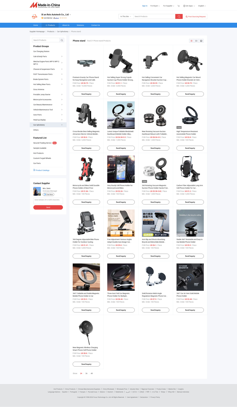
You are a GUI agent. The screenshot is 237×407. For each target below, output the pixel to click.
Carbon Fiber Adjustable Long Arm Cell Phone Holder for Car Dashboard (190, 188)
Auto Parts (37, 115)
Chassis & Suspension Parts (44, 69)
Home (35, 25)
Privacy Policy (155, 397)
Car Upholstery (39, 125)
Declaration (144, 397)
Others (36, 130)
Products (51, 25)
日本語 (141, 392)
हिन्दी (148, 392)
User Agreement (132, 397)
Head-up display (39, 120)
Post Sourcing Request (197, 16)
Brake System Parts (40, 79)
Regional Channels (147, 389)
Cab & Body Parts (40, 56)
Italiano (102, 392)
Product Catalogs (42, 170)
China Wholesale (108, 389)
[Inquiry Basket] (179, 6)
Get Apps (189, 6)
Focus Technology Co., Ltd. (102, 397)
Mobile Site (172, 389)
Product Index (161, 389)
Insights (181, 389)
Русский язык (92, 392)
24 (81, 373)
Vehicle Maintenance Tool (43, 109)
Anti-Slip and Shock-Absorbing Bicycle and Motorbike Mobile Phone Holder (153, 242)
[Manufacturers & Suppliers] (45, 5)
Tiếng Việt (171, 392)
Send (48, 207)
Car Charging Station (41, 51)
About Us (65, 25)
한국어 (134, 392)
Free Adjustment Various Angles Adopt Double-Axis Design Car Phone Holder (119, 242)
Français (82, 392)
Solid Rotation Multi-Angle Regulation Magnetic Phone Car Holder (154, 296)
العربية (128, 392)
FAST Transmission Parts (42, 74)
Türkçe (163, 392)
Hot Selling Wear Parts (41, 84)
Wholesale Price (122, 389)
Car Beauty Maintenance (42, 104)
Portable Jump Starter (41, 94)
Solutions (80, 25)
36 (86, 373)
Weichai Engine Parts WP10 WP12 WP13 (46, 62)
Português (73, 392)
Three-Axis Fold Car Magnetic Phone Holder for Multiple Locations (118, 296)
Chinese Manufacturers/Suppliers (89, 389)
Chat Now (49, 194)
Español (65, 392)
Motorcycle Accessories (42, 99)
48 (92, 373)
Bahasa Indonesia (183, 392)
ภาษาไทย (155, 392)
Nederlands (119, 392)
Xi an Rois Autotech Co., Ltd (55, 14)
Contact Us (95, 25)
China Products (70, 389)
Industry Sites (134, 389)
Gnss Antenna (38, 89)
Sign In (144, 6)
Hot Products (58, 389)
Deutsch (110, 392)
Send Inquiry (86, 94)
